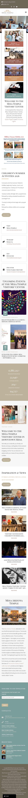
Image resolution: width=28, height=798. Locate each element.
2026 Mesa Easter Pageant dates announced (14, 561)
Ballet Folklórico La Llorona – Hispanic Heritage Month (14, 320)
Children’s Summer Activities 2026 (13, 174)
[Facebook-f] (11, 7)
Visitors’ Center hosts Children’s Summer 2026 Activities (14, 536)
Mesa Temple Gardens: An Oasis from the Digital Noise (14, 509)
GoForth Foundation (18, 769)
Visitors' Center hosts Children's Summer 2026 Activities (15, 751)
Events (4, 169)
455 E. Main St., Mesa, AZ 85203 (9, 2)
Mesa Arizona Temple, (9, 629)
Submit (5, 705)
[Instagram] (14, 7)
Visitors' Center (7, 427)
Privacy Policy (21, 768)
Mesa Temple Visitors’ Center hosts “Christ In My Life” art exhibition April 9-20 (14, 588)
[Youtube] (16, 7)
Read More (14, 512)
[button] (26, 12)
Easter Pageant (9, 119)
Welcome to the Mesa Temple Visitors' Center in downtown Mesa (13, 435)
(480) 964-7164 (6, 4)
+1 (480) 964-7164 (9, 723)
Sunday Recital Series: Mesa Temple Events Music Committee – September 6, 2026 (14, 356)
